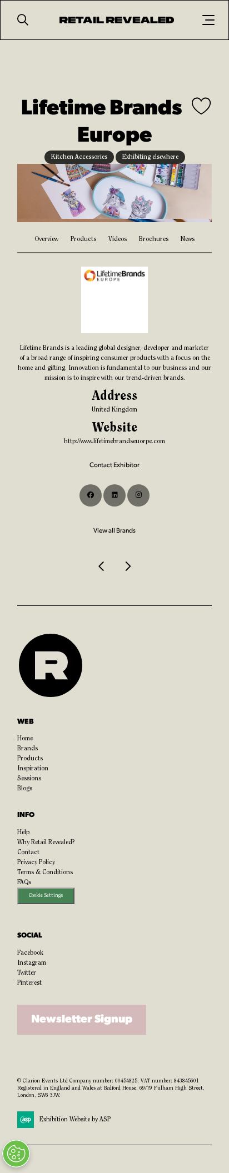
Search (22, 20)
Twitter (26, 973)
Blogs (24, 788)
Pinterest (29, 983)
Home (25, 738)
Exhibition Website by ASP (75, 1119)
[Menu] (208, 20)
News (188, 239)
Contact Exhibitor (114, 465)
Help (23, 832)
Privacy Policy (36, 862)
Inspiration (32, 768)
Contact (28, 852)
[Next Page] (127, 566)
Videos (117, 239)
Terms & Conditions (45, 872)
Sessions (29, 778)
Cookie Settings (46, 895)
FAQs (24, 882)
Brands (27, 748)
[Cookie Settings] (16, 1153)
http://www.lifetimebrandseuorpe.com (114, 441)
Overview (46, 239)
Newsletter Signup (81, 1019)
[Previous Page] (102, 566)
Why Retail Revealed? (46, 842)
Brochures (153, 239)
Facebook (30, 953)
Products (83, 239)
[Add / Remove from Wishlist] (202, 107)
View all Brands (114, 531)
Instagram (31, 963)
